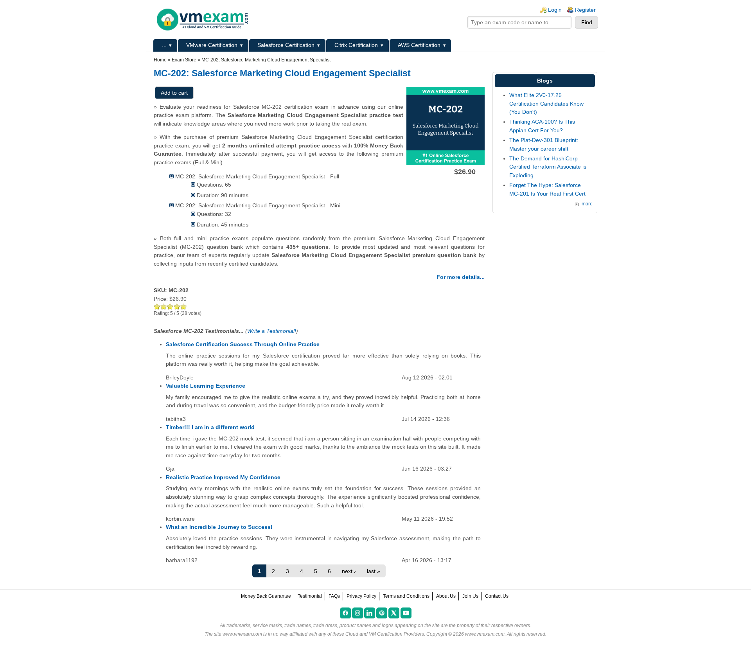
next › (349, 571)
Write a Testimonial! (271, 331)
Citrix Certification (356, 45)
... (164, 45)
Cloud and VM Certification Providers (384, 634)
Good (170, 306)
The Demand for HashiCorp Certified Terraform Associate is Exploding (547, 166)
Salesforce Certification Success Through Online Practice (243, 344)
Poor (157, 306)
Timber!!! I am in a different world (210, 427)
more (587, 203)
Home (160, 60)
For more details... (461, 277)
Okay (163, 306)
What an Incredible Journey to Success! (219, 527)
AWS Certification (419, 45)
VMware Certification (211, 45)
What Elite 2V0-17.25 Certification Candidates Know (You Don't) (546, 103)
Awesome (183, 306)
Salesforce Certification (285, 45)
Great (177, 306)
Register (585, 10)
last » (373, 571)
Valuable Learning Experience (205, 386)
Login (555, 10)
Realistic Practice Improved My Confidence (223, 477)
